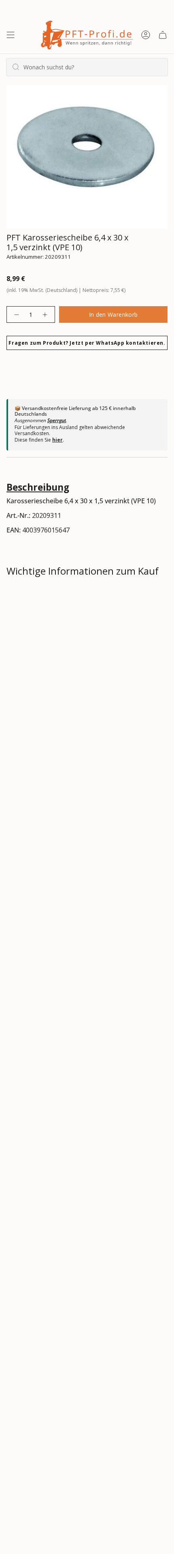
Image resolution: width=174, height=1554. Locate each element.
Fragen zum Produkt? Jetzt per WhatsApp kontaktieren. (86, 342)
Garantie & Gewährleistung (55, 656)
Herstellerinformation (49, 684)
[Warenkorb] (162, 35)
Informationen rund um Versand (66, 598)
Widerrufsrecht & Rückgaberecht (66, 627)
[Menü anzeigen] (10, 35)
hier (57, 439)
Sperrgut (56, 420)
